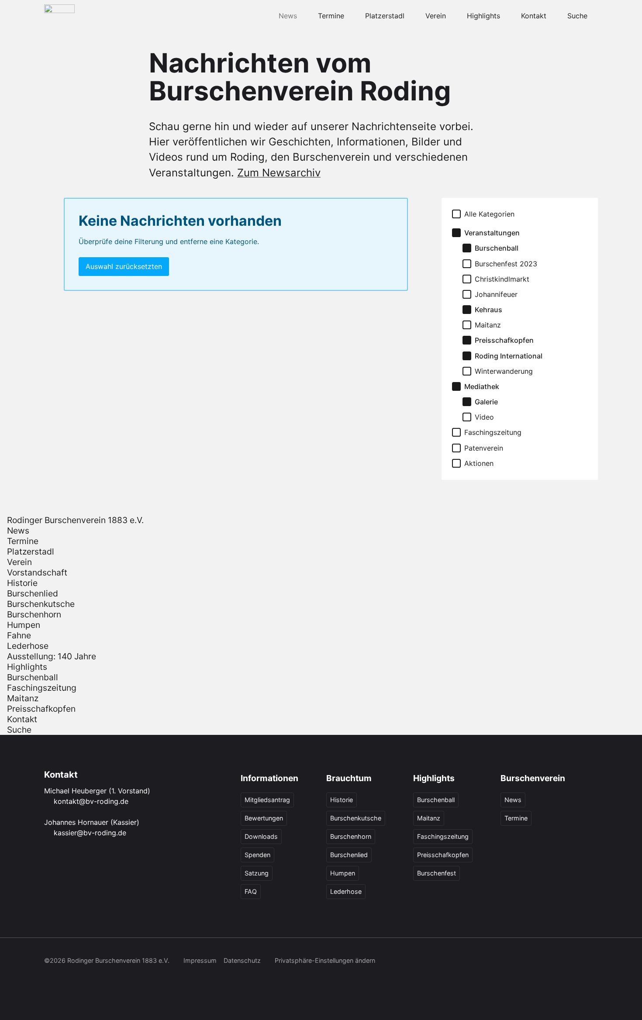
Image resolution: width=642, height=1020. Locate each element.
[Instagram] (515, 961)
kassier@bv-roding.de (90, 832)
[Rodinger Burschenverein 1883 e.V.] (59, 15)
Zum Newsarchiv (279, 172)
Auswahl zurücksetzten (124, 266)
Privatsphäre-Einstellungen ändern (325, 960)
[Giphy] (592, 961)
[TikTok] (534, 961)
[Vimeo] (572, 961)
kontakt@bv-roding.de (91, 801)
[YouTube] (553, 961)
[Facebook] (496, 961)
